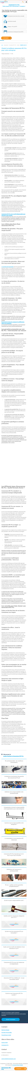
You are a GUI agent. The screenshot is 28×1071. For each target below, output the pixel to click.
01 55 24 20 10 (4, 1055)
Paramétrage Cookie (6, 1035)
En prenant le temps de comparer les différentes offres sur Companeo (12, 322)
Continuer (5, 38)
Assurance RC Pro (12, 45)
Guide (18, 45)
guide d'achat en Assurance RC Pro (13, 756)
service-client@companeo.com (8, 1058)
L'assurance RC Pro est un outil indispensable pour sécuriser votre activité (13, 214)
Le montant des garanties (7, 266)
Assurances (6, 45)
